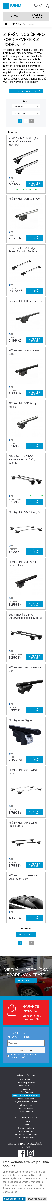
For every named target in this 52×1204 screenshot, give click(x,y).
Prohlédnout (26, 981)
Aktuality (26, 1121)
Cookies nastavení (26, 1137)
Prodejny (26, 1089)
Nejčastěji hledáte (26, 1092)
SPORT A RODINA (37, 16)
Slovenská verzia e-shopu (26, 1134)
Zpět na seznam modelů (26, 91)
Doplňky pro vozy (26, 1098)
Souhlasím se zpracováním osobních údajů (23, 1056)
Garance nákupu (26, 1079)
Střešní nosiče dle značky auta (26, 1095)
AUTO (14, 16)
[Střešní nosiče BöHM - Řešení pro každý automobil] (15, 6)
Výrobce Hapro (26, 1111)
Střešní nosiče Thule (26, 1131)
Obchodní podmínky (26, 1082)
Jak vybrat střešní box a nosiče (26, 1102)
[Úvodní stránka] (6, 24)
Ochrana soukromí (26, 1128)
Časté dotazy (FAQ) (26, 1086)
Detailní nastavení (37, 1199)
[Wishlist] (36, 6)
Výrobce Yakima (26, 1108)
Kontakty (26, 1125)
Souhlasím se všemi (14, 1199)
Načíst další (26, 934)
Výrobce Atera (26, 1105)
